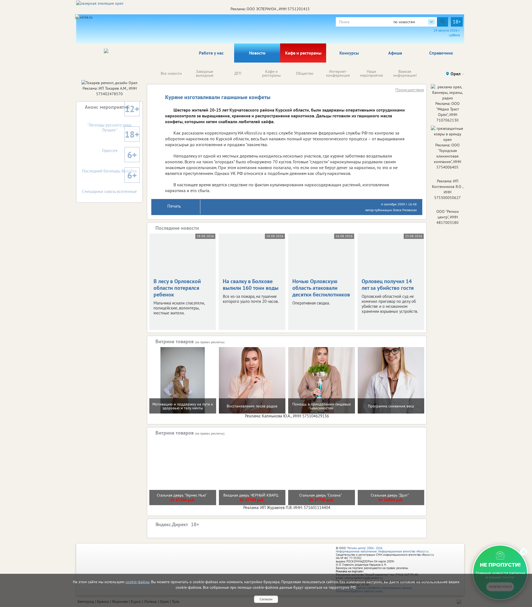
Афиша (395, 53)
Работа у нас (211, 53)
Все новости (171, 73)
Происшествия (409, 89)
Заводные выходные (204, 73)
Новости (257, 53)
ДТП (237, 73)
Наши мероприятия (371, 73)
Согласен (266, 599)
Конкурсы (349, 53)
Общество (304, 73)
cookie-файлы (137, 581)
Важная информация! (405, 73)
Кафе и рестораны (303, 53)
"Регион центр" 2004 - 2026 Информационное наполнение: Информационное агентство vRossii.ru (382, 549)
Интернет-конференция (338, 73)
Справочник (441, 53)
